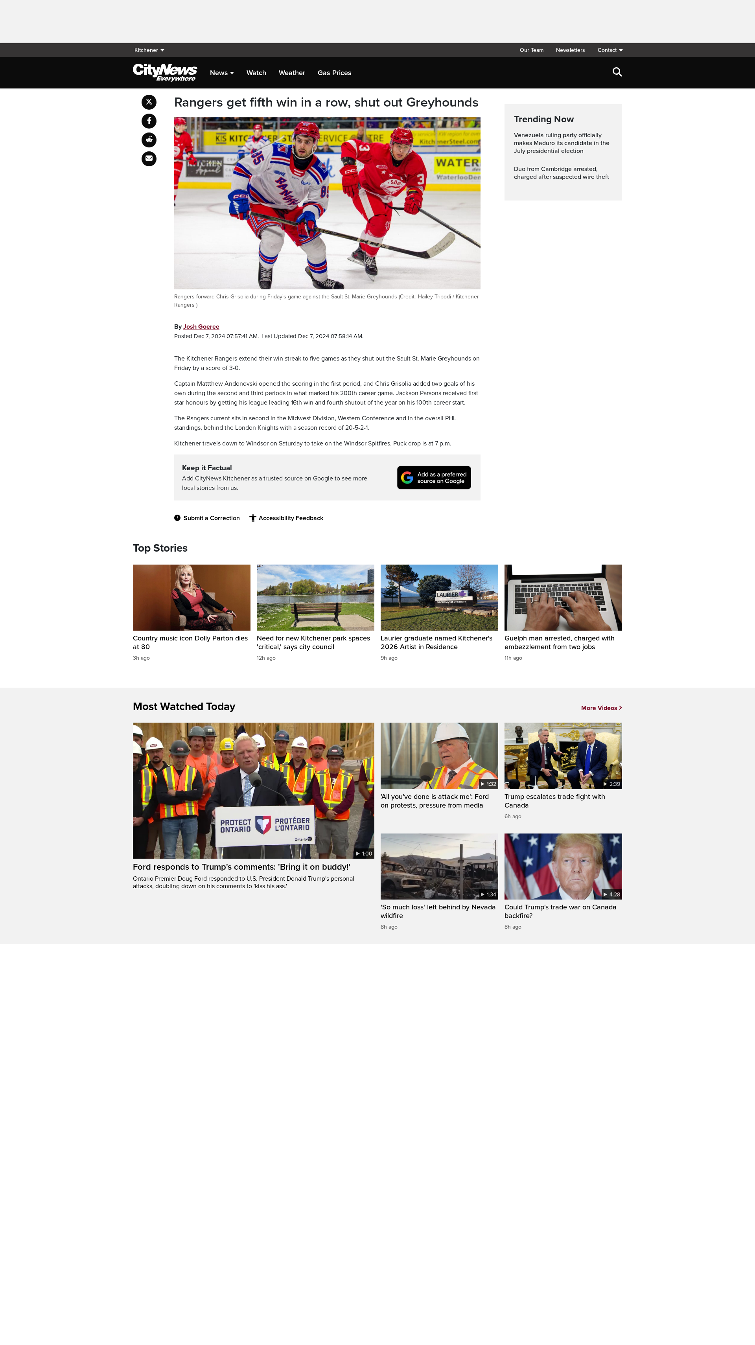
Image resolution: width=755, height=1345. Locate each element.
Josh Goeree (201, 327)
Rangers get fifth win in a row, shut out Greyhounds (326, 102)
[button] (606, 50)
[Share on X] (149, 102)
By (196, 327)
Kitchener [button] (146, 50)
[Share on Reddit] (149, 139)
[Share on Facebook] (149, 121)
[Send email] (149, 158)
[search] (617, 72)
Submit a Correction (212, 518)
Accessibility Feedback (291, 518)
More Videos (599, 708)
